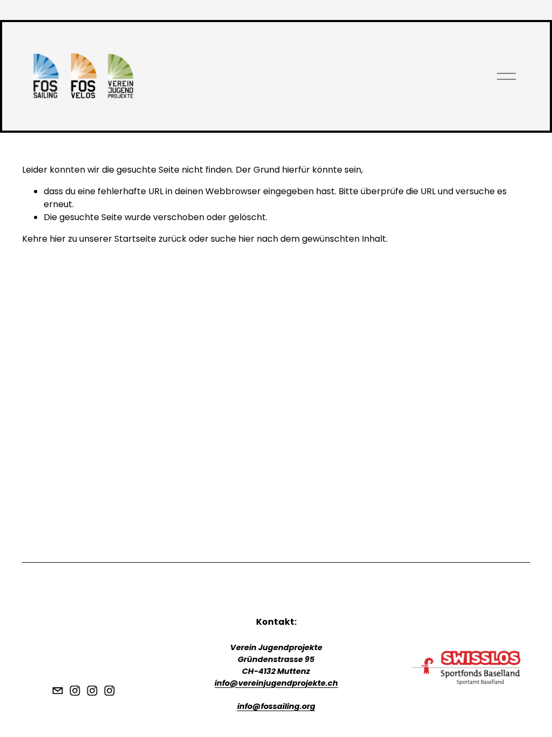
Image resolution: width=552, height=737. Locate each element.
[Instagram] (75, 690)
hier (58, 239)
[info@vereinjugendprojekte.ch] (57, 690)
